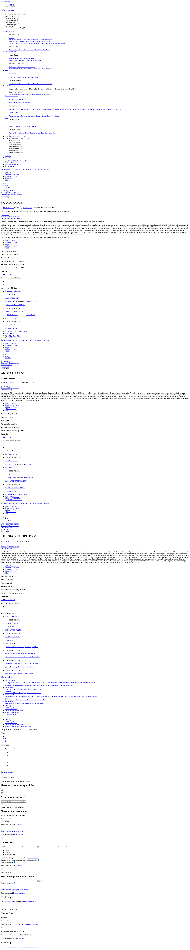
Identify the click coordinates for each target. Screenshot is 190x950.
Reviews (7, 185)
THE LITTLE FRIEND (12, 637)
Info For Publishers (37, 703)
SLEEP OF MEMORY (12, 298)
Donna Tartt (7, 541)
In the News (22, 68)
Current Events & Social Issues (18, 43)
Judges (50, 84)
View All (11, 38)
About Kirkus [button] (9, 702)
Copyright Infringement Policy (14, 710)
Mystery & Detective (39, 39)
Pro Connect (9, 26)
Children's (61, 43)
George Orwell (8, 382)
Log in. (19, 824)
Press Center (27, 703)
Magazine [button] (8, 85)
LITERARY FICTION (8, 274)
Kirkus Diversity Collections (14, 700)
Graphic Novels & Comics (36, 43)
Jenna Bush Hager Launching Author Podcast (19, 673)
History (47, 41)
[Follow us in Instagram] (5, 740)
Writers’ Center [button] (9, 694)
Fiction (18, 39)
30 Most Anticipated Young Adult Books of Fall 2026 (32, 169)
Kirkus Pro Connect (29, 700)
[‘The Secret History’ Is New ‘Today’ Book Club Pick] (22, 657)
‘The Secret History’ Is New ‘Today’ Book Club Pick (21, 663)
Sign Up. (21, 938)
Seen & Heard (30, 67)
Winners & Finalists (15, 77)
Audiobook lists (26, 50)
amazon (3, 194)
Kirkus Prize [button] (9, 687)
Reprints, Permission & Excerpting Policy (12, 713)
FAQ (22, 703)
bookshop (9, 365)
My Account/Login (41, 700)
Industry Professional (11, 854)
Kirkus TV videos (59, 686)
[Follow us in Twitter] (5, 738)
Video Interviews (10, 22)
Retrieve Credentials (25, 935)
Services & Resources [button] (11, 96)
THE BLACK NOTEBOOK (14, 311)
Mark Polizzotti (31, 301)
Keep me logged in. (7, 862)
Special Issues (21, 94)
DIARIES (8, 474)
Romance (49, 39)
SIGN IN (12, 5)
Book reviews (9, 16)
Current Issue (13, 94)
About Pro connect (35, 133)
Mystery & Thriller (31, 60)
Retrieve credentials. (19, 834)
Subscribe (48, 94)
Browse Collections (15, 126)
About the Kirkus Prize (28, 77)
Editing (15, 102)
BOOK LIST (10, 169)
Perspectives (17, 67)
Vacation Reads (45, 50)
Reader (7, 850)
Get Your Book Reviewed (37, 109)
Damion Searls (27, 208)
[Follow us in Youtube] (5, 742)
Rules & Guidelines (41, 84)
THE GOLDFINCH (11, 623)
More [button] (6, 118)
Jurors (37, 77)
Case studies (25, 116)
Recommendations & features (38, 116)
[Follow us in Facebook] (5, 736)
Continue (22, 801)
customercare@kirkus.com (29, 901)
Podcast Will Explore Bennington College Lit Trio (20, 653)
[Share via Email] (10, 178)
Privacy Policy (9, 707)
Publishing (21, 102)
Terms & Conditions (11, 709)
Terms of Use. (33, 858)
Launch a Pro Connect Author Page (65, 696)
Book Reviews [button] (9, 31)
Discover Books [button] (10, 680)
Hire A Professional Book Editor (19, 109)
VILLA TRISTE (10, 325)
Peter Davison (27, 464)
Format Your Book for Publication (55, 109)
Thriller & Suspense (27, 39)
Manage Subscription (38, 94)
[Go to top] (5, 745)
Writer (7, 852)
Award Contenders (29, 84)
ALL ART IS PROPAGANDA (15, 488)
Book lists (18, 50)
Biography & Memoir (38, 41)
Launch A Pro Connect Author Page (110, 109)
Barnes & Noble (11, 194)
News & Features (10, 20)
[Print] (7, 180)
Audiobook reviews (11, 18)
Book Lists (14, 686)
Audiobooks (12, 39)
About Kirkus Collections (29, 126)
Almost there (5, 821)
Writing (11, 102)
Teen (26, 58)
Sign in (4, 858)
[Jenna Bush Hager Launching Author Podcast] (20, 667)
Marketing (28, 102)
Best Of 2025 (35, 50)
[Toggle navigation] (1, 10)
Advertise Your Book (92, 109)
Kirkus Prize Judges (37, 689)
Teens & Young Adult (51, 43)
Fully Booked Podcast (44, 68)
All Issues (29, 94)
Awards (23, 67)
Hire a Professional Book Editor (15, 696)
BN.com (19, 194)
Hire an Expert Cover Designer (76, 109)
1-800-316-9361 (11, 901)
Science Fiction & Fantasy (17, 41)
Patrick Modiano (8, 208)
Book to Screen (13, 68)
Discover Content (14, 133)
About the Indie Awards (16, 84)
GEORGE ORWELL (11, 461)
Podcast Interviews (11, 24)
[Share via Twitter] (11, 176)
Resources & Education (16, 99)
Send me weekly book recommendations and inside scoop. (19, 860)
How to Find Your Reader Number (26, 924)
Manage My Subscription (27, 693)
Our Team (12, 703)
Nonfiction (28, 41)
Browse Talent (24, 133)
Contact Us (8, 719)
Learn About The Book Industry (86, 696)
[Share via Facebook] (12, 175)
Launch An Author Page (49, 133)
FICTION (8, 187)
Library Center (13, 112)
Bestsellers (12, 50)
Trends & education (15, 116)
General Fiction (13, 58)
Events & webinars (53, 116)
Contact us (8, 705)
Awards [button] (7, 70)
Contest (18, 703)
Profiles (11, 67)
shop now (4, 192)
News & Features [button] (10, 51)
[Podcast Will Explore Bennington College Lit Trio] (21, 647)
